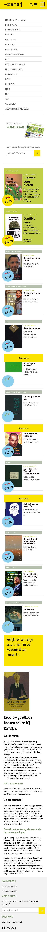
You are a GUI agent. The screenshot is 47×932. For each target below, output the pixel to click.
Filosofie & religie (12, 29)
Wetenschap (10, 104)
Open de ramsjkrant (9, 891)
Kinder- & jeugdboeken (14, 54)
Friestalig (9, 34)
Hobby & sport (11, 49)
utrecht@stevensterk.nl (13, 824)
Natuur (8, 79)
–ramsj (13, 4)
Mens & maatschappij (14, 69)
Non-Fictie (9, 84)
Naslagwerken (11, 74)
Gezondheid (10, 44)
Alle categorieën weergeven (17, 108)
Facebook (10, 928)
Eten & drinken (11, 24)
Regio (7, 89)
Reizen (8, 94)
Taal (7, 99)
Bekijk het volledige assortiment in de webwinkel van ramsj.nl (20, 647)
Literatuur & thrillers (15, 64)
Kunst (8, 59)
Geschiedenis (10, 39)
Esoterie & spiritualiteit (16, 19)
